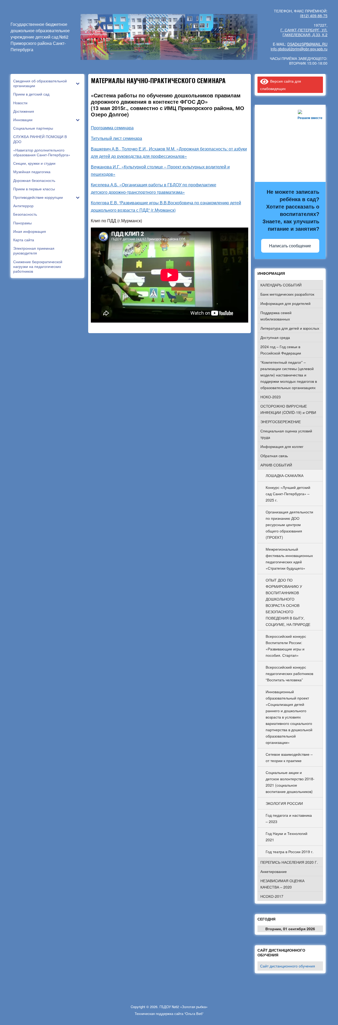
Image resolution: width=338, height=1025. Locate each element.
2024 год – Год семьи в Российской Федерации (280, 350)
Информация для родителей (285, 303)
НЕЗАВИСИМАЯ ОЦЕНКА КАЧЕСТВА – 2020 (282, 884)
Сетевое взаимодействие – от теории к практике (289, 757)
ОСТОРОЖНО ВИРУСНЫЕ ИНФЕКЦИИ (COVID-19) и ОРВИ (288, 409)
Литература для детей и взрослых (289, 328)
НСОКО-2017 (271, 896)
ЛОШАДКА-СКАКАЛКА (284, 475)
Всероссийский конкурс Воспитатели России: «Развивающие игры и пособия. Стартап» (286, 646)
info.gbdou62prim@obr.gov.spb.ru (299, 48)
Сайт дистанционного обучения (287, 966)
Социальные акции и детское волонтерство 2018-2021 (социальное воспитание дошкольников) (290, 782)
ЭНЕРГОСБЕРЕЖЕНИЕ (280, 421)
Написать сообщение (290, 246)
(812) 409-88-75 (313, 15)
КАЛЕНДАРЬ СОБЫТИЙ (281, 284)
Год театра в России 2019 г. (289, 851)
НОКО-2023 (270, 396)
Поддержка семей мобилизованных (276, 316)
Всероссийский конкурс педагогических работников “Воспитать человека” (289, 673)
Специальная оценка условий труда (286, 434)
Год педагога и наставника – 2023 (289, 818)
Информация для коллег (281, 446)
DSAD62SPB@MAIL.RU (307, 44)
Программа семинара (112, 128)
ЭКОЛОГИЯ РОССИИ (284, 803)
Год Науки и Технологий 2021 (286, 836)
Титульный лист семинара (116, 138)
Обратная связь (274, 455)
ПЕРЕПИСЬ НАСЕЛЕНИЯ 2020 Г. (289, 862)
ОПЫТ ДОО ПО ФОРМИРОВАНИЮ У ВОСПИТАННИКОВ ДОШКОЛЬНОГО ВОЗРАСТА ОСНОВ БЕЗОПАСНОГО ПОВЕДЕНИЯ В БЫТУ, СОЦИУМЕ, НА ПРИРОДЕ (288, 602)
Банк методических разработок (287, 294)
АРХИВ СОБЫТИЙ (276, 464)
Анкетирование (273, 871)
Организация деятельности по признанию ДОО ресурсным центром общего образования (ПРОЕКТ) (289, 524)
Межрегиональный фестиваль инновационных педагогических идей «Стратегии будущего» (289, 558)
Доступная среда (275, 337)
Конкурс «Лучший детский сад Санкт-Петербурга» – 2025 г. (288, 494)
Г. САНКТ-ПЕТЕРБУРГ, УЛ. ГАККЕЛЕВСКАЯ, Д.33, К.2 (303, 32)
